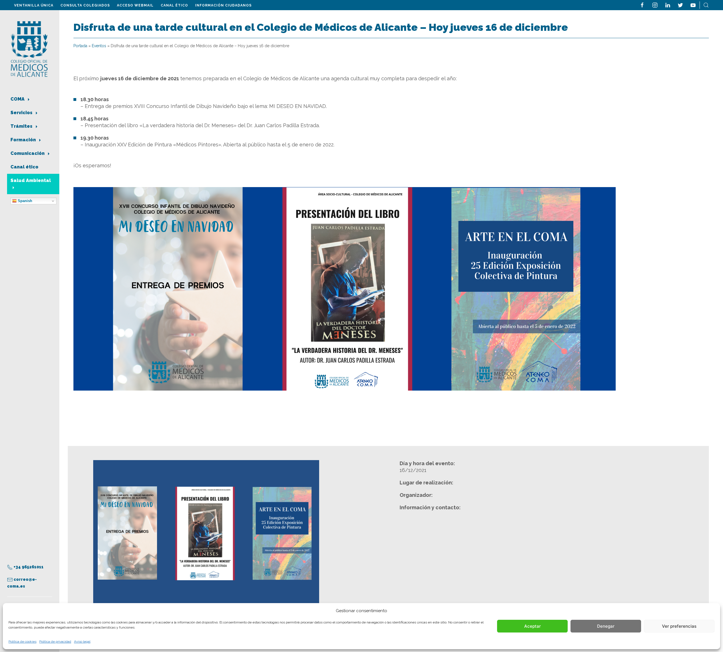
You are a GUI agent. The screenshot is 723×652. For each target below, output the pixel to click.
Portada (80, 46)
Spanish (24, 201)
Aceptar (532, 626)
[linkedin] (667, 5)
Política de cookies (22, 642)
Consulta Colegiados (85, 5)
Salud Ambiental (30, 180)
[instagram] (655, 5)
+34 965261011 (28, 567)
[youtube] (693, 5)
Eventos (99, 46)
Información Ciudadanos (223, 5)
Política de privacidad (55, 642)
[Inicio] (29, 48)
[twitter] (680, 5)
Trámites (22, 126)
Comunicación (28, 153)
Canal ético (174, 5)
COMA (18, 99)
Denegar (606, 626)
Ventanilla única (33, 5)
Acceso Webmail (135, 5)
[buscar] (706, 5)
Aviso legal (82, 642)
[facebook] (642, 5)
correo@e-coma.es (22, 582)
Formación (23, 139)
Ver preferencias (679, 626)
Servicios (22, 112)
